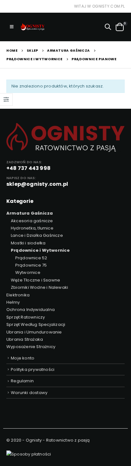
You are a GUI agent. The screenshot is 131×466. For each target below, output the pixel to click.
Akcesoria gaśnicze (32, 221)
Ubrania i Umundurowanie (34, 332)
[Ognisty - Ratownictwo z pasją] (32, 26)
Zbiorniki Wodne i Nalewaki (39, 287)
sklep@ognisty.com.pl (37, 184)
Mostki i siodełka (28, 243)
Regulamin (22, 381)
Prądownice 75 (31, 265)
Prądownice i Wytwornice (40, 250)
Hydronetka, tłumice (32, 228)
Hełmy (13, 302)
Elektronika (18, 295)
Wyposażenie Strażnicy (30, 347)
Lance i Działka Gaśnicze (37, 235)
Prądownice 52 (31, 258)
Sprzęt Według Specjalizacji (35, 324)
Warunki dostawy (29, 393)
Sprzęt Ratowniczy (25, 317)
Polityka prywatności (32, 369)
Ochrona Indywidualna (30, 310)
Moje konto (22, 358)
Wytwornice (27, 272)
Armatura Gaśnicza (29, 213)
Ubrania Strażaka (24, 339)
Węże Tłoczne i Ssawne (35, 280)
